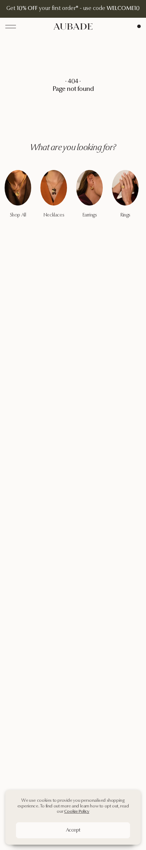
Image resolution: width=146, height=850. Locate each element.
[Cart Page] (139, 26)
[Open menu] (10, 26)
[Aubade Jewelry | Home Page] (73, 26)
